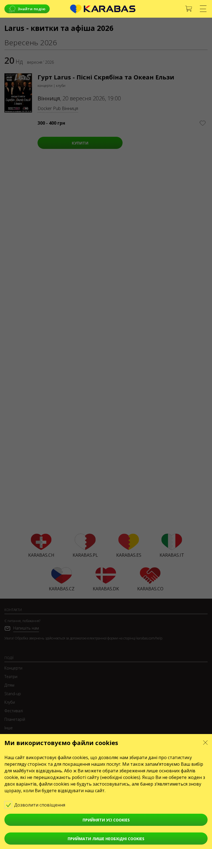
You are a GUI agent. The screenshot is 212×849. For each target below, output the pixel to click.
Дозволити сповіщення (40, 805)
